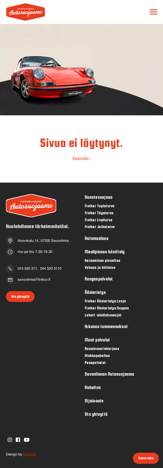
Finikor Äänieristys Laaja (105, 301)
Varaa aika (145, 458)
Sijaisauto (94, 400)
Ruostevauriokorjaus (102, 348)
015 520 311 (27, 268)
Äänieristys (95, 292)
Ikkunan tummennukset (106, 326)
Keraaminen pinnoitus (102, 260)
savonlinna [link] (34, 279)
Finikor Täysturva (99, 212)
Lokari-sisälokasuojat (103, 315)
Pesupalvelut (95, 362)
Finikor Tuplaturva (100, 205)
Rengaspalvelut (99, 279)
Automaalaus (96, 238)
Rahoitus (93, 387)
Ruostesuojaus (98, 197)
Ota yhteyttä (20, 296)
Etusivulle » (82, 158)
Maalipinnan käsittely (105, 251)
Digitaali (29, 454)
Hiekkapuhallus (97, 355)
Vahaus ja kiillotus (100, 267)
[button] (153, 12)
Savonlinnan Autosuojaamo (109, 374)
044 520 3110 (50, 268)
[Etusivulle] (25, 12)
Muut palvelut (97, 340)
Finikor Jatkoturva (100, 226)
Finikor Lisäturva (98, 219)
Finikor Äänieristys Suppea (107, 308)
